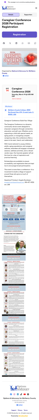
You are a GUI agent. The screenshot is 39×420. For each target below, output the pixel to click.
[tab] (10, 14)
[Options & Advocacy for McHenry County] (9, 7)
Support (13, 410)
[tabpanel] (19, 198)
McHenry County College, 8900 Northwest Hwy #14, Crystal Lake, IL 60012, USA (21, 112)
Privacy (20, 410)
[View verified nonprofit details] (5, 75)
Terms (26, 410)
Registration (19, 34)
